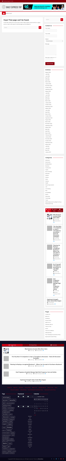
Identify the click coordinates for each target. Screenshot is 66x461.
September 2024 (48, 106)
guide (10, 421)
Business (47, 166)
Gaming (47, 181)
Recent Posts (55, 210)
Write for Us (47, 322)
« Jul (35, 415)
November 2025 (48, 85)
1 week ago (56, 290)
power (12, 432)
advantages (6, 397)
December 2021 (48, 138)
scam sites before (5, 438)
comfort (5, 410)
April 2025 (47, 99)
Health (46, 183)
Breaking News (48, 164)
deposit (10, 414)
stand (4, 440)
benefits (12, 400)
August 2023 (48, 119)
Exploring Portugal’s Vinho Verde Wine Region (54, 300)
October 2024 (48, 104)
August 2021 (48, 144)
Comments (60, 210)
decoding (5, 414)
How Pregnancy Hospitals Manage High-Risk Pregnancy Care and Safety (57, 284)
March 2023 (47, 121)
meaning (9, 430)
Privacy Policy (48, 320)
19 (38, 408)
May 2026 (47, 78)
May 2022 (47, 129)
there (10, 443)
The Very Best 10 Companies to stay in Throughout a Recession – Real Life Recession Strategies (57, 231)
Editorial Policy (48, 332)
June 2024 (47, 110)
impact (10, 424)
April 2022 (47, 131)
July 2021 (47, 146)
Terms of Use (48, 326)
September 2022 (48, 125)
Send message (50, 63)
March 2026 (47, 81)
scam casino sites (5, 437)
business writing (7, 405)
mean (4, 430)
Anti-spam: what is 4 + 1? (50, 57)
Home (46, 328)
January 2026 (48, 83)
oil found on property (6, 432)
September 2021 (48, 142)
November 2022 (48, 123)
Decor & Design (48, 171)
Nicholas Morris (51, 304)
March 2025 (47, 100)
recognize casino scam (6, 435)
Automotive (47, 162)
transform (5, 448)
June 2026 (47, 76)
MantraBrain (40, 459)
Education (47, 173)
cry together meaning (6, 412)
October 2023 (48, 116)
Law (46, 186)
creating (11, 410)
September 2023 (48, 118)
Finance (47, 177)
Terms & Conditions (49, 330)
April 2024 (47, 112)
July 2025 (47, 93)
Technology (47, 198)
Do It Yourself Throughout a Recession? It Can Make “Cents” (57, 267)
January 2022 (48, 137)
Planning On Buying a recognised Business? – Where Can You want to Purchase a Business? (56, 250)
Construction (48, 167)
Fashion (47, 175)
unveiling (4, 451)
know (9, 427)
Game (46, 179)
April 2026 (47, 80)
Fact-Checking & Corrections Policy (52, 334)
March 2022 (47, 133)
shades (12, 438)
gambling (5, 421)
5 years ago (56, 219)
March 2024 (47, 114)
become (5, 400)
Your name (47, 28)
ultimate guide (12, 448)
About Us (47, 316)
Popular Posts (49, 210)
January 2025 (48, 102)
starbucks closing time (10, 440)
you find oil (12, 453)
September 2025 (48, 89)
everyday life (12, 419)
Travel (46, 200)
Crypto (46, 169)
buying (4, 407)
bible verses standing (10, 403)
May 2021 (47, 150)
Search (40, 27)
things (4, 446)
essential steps (5, 419)
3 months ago (51, 302)
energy (12, 417)
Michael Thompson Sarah (56, 293)
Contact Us (47, 314)
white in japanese (5, 453)
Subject (47, 39)
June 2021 (47, 148)
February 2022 (48, 135)
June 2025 (47, 95)
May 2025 (47, 97)
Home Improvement (49, 185)
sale (13, 435)
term (5, 443)
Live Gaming (48, 188)
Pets (46, 190)
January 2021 (48, 152)
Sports (46, 194)
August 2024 (48, 108)
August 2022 (48, 127)
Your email (47, 33)
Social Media (48, 192)
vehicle (9, 451)
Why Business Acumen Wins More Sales (57, 216)
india (4, 427)
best (4, 403)
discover (6, 417)
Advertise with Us (49, 324)
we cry (14, 451)
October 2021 (48, 140)
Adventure (47, 160)
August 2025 (48, 91)
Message (47, 44)
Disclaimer (47, 318)
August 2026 (48, 72)
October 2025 (48, 87)
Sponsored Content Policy (50, 336)
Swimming (47, 196)
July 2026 (47, 74)
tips (9, 446)
